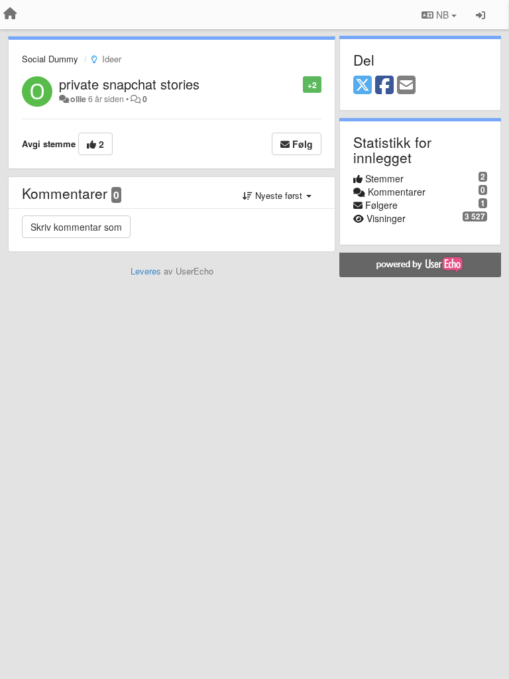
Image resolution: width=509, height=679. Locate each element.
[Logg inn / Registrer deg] (480, 14)
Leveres (146, 271)
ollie (78, 99)
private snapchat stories (129, 83)
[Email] (406, 85)
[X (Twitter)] (362, 85)
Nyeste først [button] (279, 195)
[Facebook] (384, 85)
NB (442, 14)
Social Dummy (50, 58)
